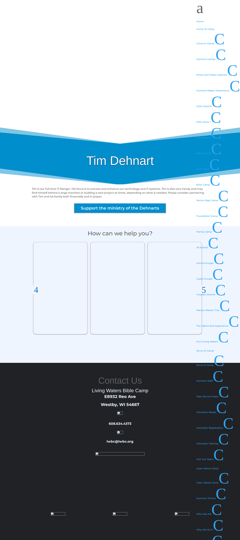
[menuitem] (218, 20)
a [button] (199, 8)
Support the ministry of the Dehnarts (120, 208)
